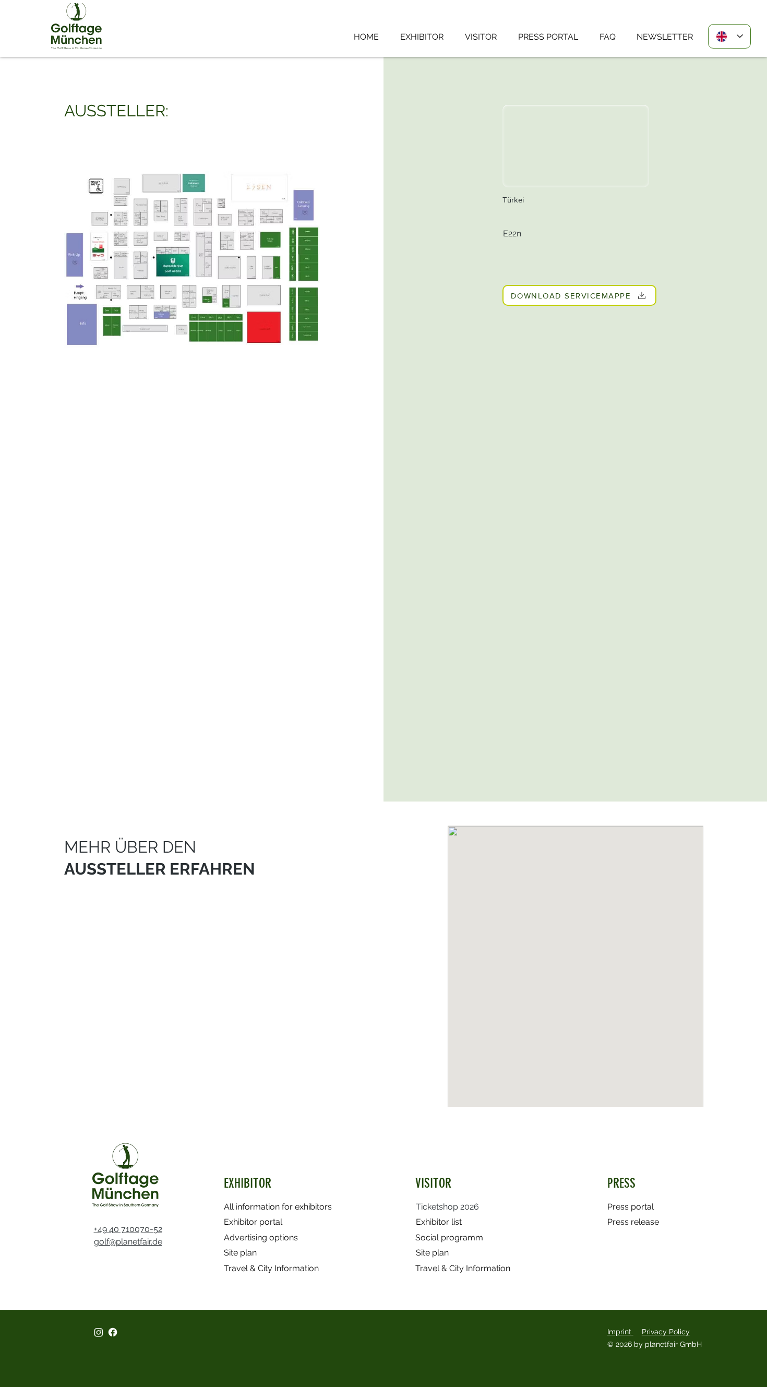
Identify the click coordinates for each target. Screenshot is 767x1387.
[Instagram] (98, 1332)
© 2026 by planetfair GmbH (655, 1344)
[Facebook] (112, 1332)
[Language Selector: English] (729, 36)
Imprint (620, 1332)
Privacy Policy (666, 1332)
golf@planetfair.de (128, 1242)
